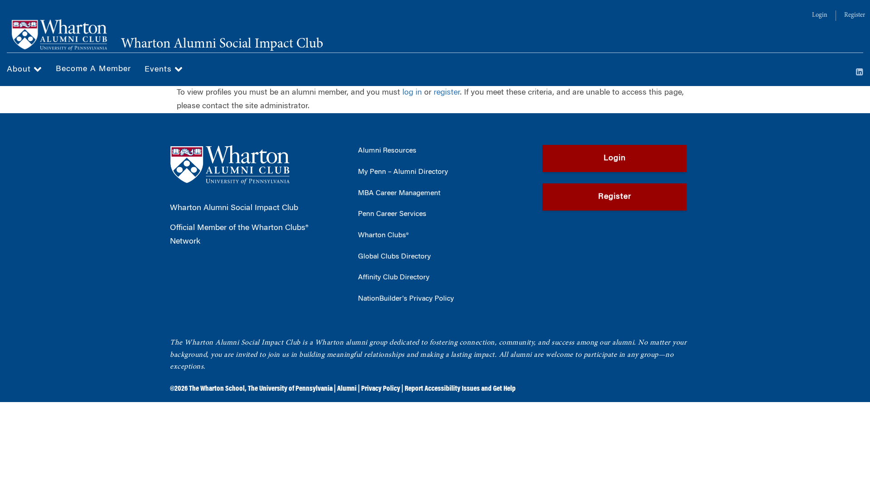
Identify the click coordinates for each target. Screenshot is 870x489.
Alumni (347, 389)
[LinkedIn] (859, 73)
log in (412, 93)
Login (819, 15)
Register (854, 15)
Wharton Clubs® (383, 235)
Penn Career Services (392, 214)
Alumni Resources (387, 150)
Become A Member (93, 69)
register (447, 93)
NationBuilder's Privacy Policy (406, 298)
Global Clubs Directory (394, 256)
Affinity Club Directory (394, 277)
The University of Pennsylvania (290, 389)
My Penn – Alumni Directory (403, 172)
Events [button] (159, 70)
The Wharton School (217, 389)
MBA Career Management (399, 193)
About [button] (20, 70)
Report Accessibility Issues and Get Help (460, 389)
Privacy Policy (380, 389)
